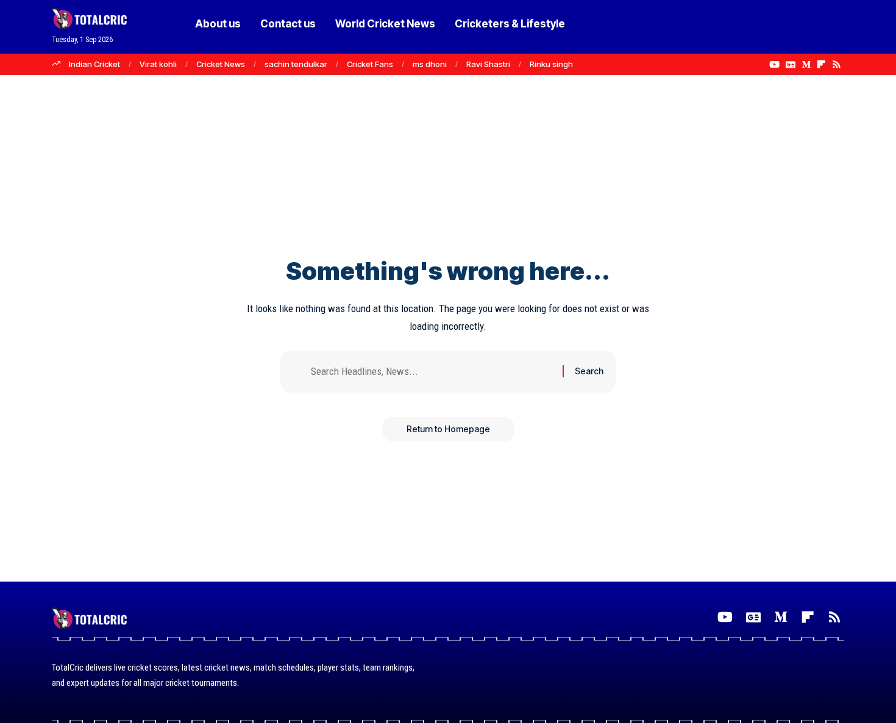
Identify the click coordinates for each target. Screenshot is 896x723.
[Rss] (836, 64)
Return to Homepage (448, 429)
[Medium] (806, 64)
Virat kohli (158, 64)
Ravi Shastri (488, 64)
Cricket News (220, 64)
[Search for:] (432, 372)
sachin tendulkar (296, 64)
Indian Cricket (94, 64)
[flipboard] (821, 64)
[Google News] (790, 64)
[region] (448, 688)
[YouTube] (774, 64)
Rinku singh (551, 64)
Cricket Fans (370, 64)
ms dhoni (430, 64)
